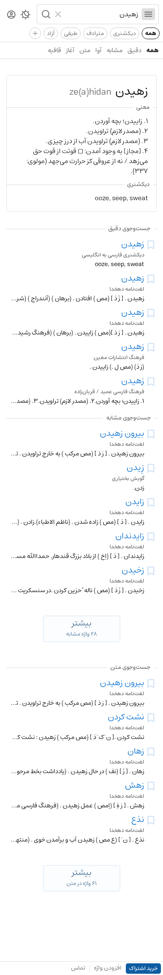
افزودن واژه (108, 968)
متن (84, 50)
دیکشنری (124, 33)
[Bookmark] (151, 245)
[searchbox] (101, 14)
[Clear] (59, 14)
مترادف (95, 33)
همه (150, 33)
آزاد (51, 33)
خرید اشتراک (143, 968)
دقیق (134, 50)
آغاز (70, 50)
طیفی (70, 33)
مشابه (114, 50)
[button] (45, 14)
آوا (98, 50)
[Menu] (148, 14)
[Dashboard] (11, 15)
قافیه (54, 50)
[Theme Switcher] (25, 16)
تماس (78, 968)
